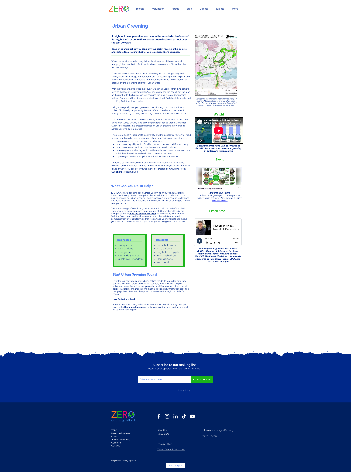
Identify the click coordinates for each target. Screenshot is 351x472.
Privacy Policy (165, 444)
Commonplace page (135, 307)
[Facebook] (159, 416)
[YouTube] (192, 416)
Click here (116, 172)
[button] (139, 8)
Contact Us (163, 434)
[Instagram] (167, 416)
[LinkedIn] (175, 416)
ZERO (114, 430)
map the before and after (142, 213)
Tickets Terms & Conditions (171, 449)
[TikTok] (184, 416)
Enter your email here (149, 373)
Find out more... (220, 200)
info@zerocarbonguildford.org (218, 430)
